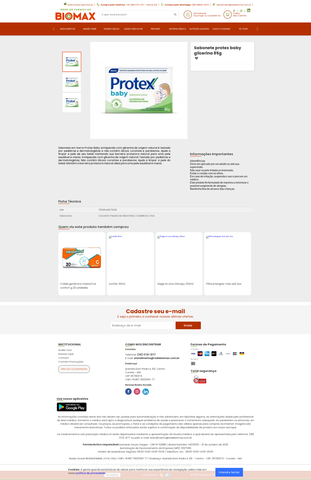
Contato (63, 357)
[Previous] (54, 29)
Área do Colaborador (74, 369)
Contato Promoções (70, 361)
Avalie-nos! (65, 350)
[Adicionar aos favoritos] (196, 58)
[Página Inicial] (75, 20)
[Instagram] (137, 391)
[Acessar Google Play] (72, 407)
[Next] (257, 29)
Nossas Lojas (66, 354)
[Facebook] (128, 391)
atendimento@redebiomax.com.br (233, 4)
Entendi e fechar (229, 472)
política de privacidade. (91, 473)
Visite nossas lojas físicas (80, 4)
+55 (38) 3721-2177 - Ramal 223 (141, 4)
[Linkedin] (145, 391)
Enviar (188, 325)
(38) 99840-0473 (200, 4)
